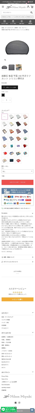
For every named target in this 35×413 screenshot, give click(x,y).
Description (4, 213)
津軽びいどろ (11, 16)
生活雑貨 (4, 325)
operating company (6, 387)
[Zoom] (5, 60)
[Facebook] (16, 402)
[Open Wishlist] (32, 410)
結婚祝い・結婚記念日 (7, 337)
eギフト (4, 367)
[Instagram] (19, 402)
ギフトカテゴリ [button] (6, 333)
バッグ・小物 (5, 322)
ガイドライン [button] (6, 372)
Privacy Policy (5, 376)
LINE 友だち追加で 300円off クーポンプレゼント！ (17, 208)
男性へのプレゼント (7, 356)
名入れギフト (5, 364)
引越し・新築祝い (6, 339)
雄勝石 (16, 27)
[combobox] (17, 13)
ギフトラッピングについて (11, 261)
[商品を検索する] (31, 12)
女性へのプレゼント (7, 353)
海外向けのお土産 (6, 359)
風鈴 (23, 16)
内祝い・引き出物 (6, 342)
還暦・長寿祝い (6, 345)
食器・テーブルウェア (7, 27)
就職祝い (4, 348)
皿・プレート (22, 27)
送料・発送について (9, 257)
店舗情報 (4, 390)
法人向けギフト (6, 362)
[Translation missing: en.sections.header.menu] (2, 6)
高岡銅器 (28, 16)
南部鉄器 (4, 16)
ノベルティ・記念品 (7, 350)
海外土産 (18, 16)
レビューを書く (17, 299)
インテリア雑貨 (6, 319)
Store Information (6, 384)
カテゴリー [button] (5, 313)
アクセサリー (5, 328)
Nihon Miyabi (17, 411)
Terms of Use (5, 379)
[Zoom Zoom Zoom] (17, 48)
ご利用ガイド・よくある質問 (9, 382)
